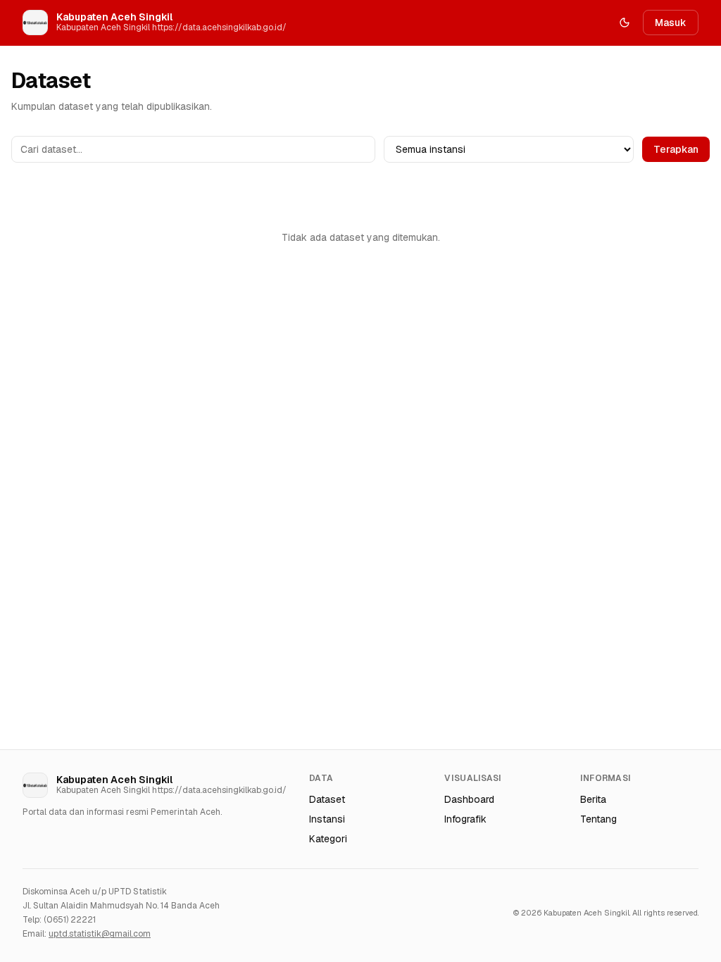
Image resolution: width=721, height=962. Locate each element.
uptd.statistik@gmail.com (100, 933)
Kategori (328, 838)
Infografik (465, 819)
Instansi (327, 819)
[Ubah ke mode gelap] (624, 22)
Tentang (598, 819)
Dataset (327, 799)
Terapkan (675, 149)
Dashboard (469, 799)
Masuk (670, 22)
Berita (593, 799)
